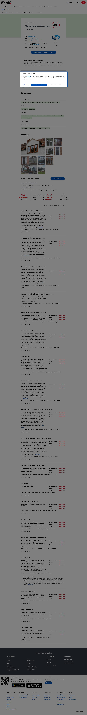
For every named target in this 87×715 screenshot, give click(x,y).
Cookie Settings (26, 84)
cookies (29, 76)
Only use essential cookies (56, 84)
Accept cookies (39, 84)
